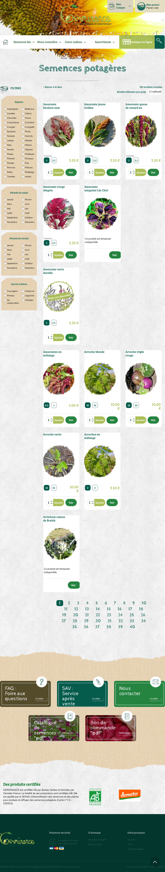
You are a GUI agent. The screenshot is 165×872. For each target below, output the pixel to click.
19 (64, 614)
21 (87, 614)
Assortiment (103, 42)
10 (87, 405)
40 (132, 626)
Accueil (64, 58)
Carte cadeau (73, 42)
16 (119, 609)
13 (87, 609)
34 (143, 620)
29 (86, 620)
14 (98, 609)
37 (97, 626)
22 (98, 614)
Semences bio (22, 42)
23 (109, 614)
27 (64, 620)
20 (75, 614)
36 (86, 626)
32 (120, 620)
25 (95, 405)
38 (109, 626)
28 (75, 620)
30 (98, 620)
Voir (71, 172)
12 (76, 609)
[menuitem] (150, 6)
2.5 (53, 160)
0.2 (46, 405)
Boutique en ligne (141, 42)
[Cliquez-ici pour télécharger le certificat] (130, 796)
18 (141, 609)
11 (66, 609)
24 (120, 614)
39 (120, 626)
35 (74, 626)
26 (143, 614)
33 (132, 620)
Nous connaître (47, 42)
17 (130, 609)
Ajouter (58, 172)
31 (110, 620)
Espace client (95, 844)
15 (109, 609)
